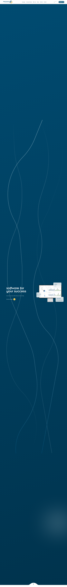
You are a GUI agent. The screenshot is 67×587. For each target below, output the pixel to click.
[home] (8, 2)
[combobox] (55, 2)
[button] (61, 2)
